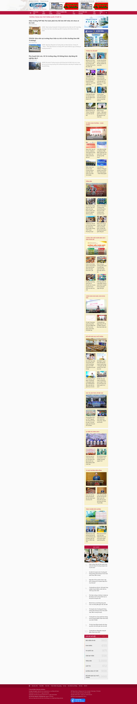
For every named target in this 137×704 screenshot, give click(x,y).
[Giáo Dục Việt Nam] (38, 6)
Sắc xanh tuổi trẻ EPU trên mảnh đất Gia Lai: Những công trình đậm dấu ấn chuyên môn (96, 405)
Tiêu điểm (43, 12)
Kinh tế (101, 12)
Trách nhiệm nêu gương (61, 12)
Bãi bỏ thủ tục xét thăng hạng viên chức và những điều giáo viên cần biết (98, 603)
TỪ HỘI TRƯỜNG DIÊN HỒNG (94, 470)
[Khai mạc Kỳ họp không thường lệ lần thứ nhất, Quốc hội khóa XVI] (90, 490)
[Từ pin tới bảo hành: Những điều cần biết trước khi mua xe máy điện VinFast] (102, 90)
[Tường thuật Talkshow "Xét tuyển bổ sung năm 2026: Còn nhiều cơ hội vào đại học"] (96, 133)
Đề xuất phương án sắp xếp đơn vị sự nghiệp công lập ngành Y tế (101, 459)
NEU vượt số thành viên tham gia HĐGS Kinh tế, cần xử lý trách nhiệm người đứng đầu (101, 537)
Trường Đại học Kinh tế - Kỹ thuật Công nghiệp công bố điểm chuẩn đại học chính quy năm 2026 (98, 589)
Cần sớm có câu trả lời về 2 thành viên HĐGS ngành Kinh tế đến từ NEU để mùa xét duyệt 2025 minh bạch (96, 521)
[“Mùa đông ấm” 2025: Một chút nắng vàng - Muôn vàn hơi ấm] (102, 413)
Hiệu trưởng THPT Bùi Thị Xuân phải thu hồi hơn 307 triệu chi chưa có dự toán (54, 22)
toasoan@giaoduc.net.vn (102, 1)
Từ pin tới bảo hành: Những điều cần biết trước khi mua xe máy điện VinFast (101, 97)
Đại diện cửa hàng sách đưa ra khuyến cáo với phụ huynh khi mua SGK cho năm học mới (90, 286)
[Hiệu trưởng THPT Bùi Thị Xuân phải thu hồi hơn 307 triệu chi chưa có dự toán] (35, 30)
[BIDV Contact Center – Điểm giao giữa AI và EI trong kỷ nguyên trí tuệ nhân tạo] (102, 106)
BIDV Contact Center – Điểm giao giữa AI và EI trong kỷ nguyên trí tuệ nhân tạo (101, 114)
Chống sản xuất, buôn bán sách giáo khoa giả (95, 238)
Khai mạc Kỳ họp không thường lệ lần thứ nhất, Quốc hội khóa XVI (90, 497)
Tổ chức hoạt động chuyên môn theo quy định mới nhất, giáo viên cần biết (98, 625)
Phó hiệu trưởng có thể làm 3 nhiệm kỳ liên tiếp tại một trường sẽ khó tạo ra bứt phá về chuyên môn (98, 597)
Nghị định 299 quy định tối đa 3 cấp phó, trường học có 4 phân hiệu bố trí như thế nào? (98, 581)
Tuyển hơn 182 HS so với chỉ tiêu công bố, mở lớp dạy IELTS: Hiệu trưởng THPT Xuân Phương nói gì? (90, 227)
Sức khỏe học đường (83, 12)
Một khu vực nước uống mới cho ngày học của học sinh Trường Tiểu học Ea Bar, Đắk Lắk (90, 63)
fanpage (77, 700)
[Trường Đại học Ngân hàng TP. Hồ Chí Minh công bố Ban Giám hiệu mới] (102, 318)
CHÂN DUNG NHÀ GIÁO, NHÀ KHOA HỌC (95, 296)
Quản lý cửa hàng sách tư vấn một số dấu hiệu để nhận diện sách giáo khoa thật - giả (90, 267)
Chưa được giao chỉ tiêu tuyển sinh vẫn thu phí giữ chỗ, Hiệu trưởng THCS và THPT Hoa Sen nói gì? (95, 193)
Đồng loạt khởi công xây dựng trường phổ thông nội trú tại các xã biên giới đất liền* (95, 443)
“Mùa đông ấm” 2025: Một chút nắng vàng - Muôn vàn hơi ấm (101, 420)
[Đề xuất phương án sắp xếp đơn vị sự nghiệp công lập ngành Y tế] (102, 452)
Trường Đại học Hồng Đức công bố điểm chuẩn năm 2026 (97, 631)
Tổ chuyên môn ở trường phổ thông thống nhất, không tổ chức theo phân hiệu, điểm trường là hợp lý (98, 610)
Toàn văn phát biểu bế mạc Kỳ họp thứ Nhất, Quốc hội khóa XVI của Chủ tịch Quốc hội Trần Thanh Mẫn (101, 499)
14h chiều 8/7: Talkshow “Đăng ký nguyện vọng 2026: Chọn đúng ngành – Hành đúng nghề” (102, 170)
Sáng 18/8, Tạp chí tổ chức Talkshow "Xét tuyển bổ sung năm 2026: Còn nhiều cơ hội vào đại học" (90, 153)
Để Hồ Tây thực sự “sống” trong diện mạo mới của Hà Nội (90, 113)
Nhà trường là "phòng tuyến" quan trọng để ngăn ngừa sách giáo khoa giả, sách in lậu (102, 268)
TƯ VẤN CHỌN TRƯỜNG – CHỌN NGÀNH (94, 124)
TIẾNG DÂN (89, 181)
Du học (74, 12)
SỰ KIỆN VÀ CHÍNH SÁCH (92, 431)
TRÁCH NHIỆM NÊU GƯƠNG (93, 509)
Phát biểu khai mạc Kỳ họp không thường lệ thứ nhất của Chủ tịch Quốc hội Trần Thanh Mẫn (95, 482)
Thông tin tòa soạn (44, 1)
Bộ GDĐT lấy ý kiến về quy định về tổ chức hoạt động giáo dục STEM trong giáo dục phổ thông (90, 365)
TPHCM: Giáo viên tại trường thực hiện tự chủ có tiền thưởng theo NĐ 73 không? (54, 39)
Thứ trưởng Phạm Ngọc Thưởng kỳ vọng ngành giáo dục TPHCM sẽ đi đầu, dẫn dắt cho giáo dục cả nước (90, 382)
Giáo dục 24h (35, 12)
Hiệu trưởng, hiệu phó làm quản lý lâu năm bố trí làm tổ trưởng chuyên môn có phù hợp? (98, 566)
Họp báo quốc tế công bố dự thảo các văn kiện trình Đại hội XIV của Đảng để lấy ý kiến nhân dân (90, 460)
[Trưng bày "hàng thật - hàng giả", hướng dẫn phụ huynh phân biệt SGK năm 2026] (96, 248)
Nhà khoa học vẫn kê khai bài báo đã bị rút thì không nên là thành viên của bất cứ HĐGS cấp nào (90, 537)
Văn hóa (94, 12)
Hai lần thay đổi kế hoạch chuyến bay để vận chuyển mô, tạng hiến (101, 63)
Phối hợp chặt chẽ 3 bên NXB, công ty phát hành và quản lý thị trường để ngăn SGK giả (101, 285)
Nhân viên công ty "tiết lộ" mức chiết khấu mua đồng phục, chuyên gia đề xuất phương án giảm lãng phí (101, 227)
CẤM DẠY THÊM (90, 655)
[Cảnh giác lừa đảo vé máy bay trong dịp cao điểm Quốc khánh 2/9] (90, 90)
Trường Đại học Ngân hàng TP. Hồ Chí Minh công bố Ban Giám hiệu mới (101, 325)
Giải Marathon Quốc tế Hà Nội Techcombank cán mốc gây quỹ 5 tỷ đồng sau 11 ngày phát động (101, 80)
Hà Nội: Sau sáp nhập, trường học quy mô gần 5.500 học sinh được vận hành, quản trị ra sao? (101, 382)
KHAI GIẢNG (89, 645)
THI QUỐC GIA (89, 650)
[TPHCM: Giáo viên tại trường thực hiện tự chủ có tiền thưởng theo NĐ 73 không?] (35, 48)
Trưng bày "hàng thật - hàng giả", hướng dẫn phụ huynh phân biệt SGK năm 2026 (96, 251)
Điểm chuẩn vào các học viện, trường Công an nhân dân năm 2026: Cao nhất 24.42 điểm (90, 171)
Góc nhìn (50, 12)
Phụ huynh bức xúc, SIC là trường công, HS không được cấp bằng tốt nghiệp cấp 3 (53, 57)
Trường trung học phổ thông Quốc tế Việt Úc (45, 17)
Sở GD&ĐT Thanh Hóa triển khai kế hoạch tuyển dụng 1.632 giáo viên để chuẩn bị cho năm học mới (101, 365)
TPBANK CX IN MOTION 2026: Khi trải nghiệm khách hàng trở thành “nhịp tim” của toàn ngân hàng (90, 80)
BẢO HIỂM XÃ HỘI (90, 640)
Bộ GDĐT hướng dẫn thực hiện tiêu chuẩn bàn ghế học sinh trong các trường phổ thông (95, 348)
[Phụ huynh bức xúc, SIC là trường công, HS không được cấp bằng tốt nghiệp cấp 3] (35, 66)
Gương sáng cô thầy (92, 671)
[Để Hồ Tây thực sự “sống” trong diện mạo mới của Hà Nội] (90, 106)
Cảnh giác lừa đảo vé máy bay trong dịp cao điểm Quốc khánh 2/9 (90, 97)
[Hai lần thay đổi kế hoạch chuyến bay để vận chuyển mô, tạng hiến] (102, 56)
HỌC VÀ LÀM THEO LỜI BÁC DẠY (94, 393)
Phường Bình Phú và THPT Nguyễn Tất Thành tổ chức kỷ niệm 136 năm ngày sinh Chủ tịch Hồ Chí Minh (90, 421)
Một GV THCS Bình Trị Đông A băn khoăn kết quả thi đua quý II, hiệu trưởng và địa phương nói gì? (101, 210)
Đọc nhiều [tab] (96, 547)
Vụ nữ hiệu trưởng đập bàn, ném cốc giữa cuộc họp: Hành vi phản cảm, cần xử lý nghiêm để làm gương (90, 210)
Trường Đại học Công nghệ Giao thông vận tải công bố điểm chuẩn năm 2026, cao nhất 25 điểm (98, 618)
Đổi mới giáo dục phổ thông (94, 336)
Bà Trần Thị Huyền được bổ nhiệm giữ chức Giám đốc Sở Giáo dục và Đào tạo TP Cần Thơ (95, 310)
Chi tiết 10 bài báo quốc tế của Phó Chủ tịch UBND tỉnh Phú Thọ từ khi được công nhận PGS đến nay (90, 326)
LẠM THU (88, 666)
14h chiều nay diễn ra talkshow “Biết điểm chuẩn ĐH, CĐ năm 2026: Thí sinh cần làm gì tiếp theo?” (101, 153)
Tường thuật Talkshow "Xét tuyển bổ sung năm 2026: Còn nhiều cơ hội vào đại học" (96, 137)
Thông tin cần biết (91, 51)
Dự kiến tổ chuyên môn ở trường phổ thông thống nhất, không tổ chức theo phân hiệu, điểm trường (98, 573)
